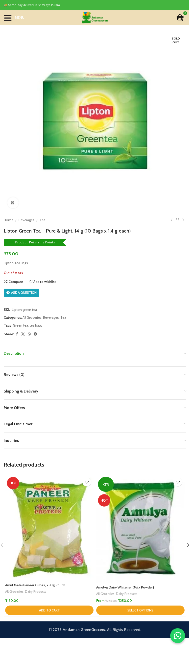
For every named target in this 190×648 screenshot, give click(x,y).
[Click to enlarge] (13, 202)
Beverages (26, 220)
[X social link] (23, 334)
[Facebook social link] (17, 334)
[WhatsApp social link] (29, 334)
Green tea (20, 325)
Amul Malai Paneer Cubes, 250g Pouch (35, 585)
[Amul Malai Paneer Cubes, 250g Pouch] (49, 528)
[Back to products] (177, 220)
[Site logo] (95, 17)
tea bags (35, 325)
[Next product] (183, 220)
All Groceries (32, 317)
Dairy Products (35, 591)
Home (8, 220)
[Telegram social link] (35, 334)
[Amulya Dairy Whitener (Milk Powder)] (140, 529)
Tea (42, 220)
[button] (49, 610)
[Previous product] (171, 220)
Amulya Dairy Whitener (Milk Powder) (125, 587)
